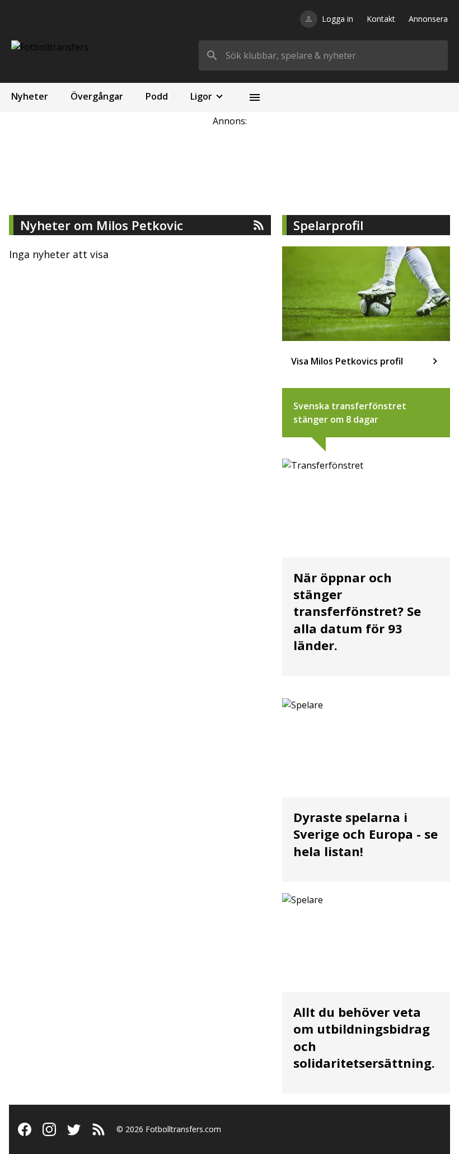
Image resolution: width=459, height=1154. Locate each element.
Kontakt (381, 18)
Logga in (337, 18)
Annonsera (428, 18)
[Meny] (255, 97)
